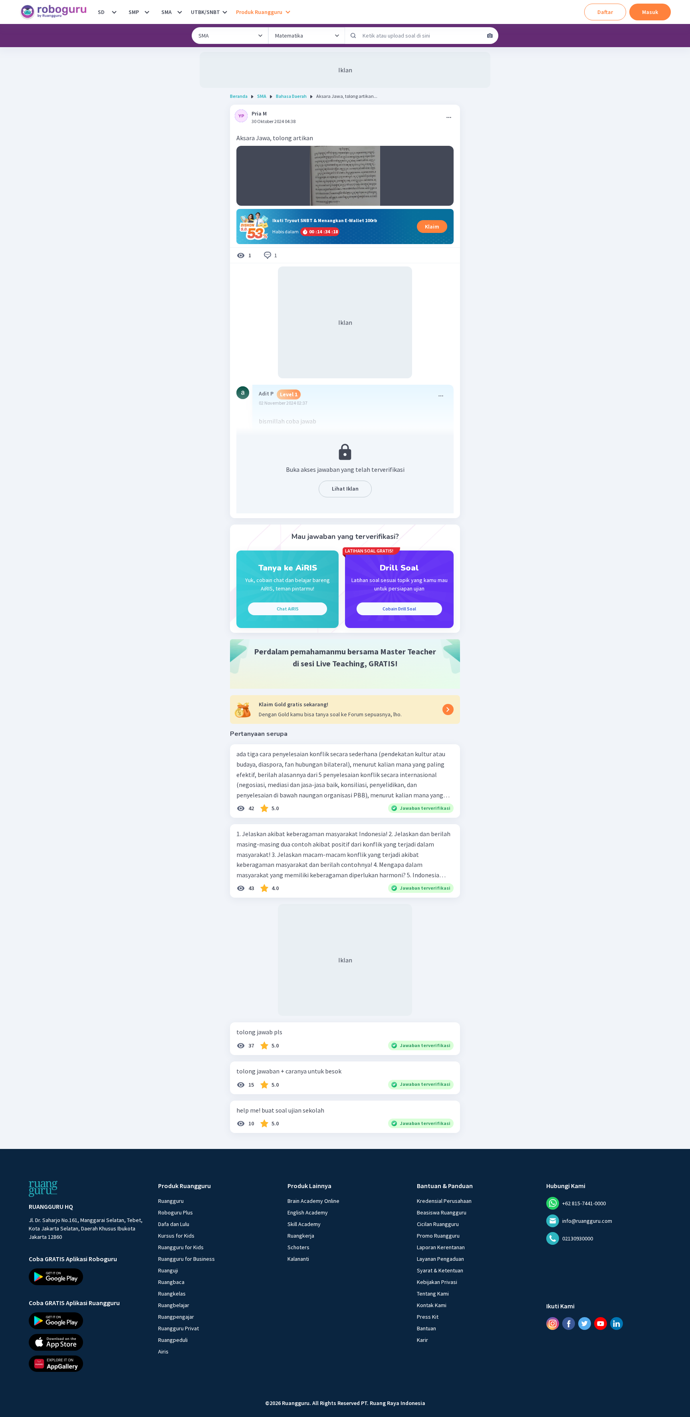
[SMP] (147, 12)
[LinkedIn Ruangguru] (616, 1323)
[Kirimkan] (353, 35)
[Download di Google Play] (86, 1276)
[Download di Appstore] (86, 1342)
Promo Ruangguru (438, 1235)
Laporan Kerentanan (441, 1247)
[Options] (448, 117)
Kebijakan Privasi (437, 1282)
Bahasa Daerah (291, 96)
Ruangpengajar (176, 1316)
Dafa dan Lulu (173, 1224)
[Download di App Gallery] (86, 1363)
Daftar (605, 12)
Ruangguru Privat (178, 1328)
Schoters (298, 1247)
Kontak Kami (431, 1305)
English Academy (308, 1212)
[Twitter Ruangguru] (584, 1323)
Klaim (432, 226)
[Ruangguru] (43, 1189)
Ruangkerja (301, 1235)
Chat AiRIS (288, 609)
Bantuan (426, 1328)
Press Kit (427, 1316)
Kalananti (298, 1258)
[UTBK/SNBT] (225, 12)
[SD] (114, 12)
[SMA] (179, 12)
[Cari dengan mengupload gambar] (490, 35)
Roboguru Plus (175, 1212)
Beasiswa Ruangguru (441, 1212)
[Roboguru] (56, 12)
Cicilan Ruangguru (438, 1224)
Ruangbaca (171, 1282)
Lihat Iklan (345, 488)
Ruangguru (171, 1200)
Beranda (239, 96)
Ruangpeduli (173, 1339)
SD (101, 12)
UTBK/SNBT (205, 12)
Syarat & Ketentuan (440, 1270)
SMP (134, 12)
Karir (422, 1339)
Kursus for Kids (176, 1235)
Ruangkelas (172, 1293)
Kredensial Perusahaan (444, 1200)
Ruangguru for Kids (181, 1247)
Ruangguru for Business (186, 1258)
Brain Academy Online (313, 1200)
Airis (163, 1351)
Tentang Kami (433, 1293)
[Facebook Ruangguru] (568, 1323)
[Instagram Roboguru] (552, 1323)
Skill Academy (304, 1224)
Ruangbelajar (173, 1305)
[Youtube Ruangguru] (600, 1323)
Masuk (650, 12)
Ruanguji (168, 1270)
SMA (166, 12)
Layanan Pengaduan (440, 1258)
